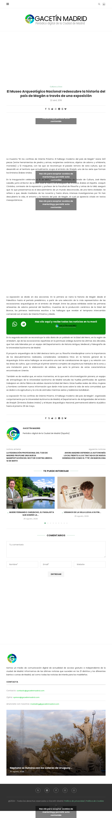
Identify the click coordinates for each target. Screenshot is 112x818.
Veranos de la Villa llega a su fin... (82, 512)
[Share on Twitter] (49, 109)
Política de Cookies (95, 801)
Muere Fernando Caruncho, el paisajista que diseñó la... (31, 513)
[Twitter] (38, 790)
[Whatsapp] (74, 790)
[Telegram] (47, 790)
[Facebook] (56, 790)
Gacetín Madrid (31, 428)
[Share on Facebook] (46, 109)
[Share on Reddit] (52, 109)
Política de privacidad (74, 801)
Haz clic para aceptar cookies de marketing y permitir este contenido (56, 118)
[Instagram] (65, 790)
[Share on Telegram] (59, 109)
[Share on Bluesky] (65, 109)
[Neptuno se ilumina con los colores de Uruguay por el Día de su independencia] (56, 743)
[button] (10, 500)
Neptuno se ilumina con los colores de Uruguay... (41, 768)
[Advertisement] (56, 58)
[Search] (99, 4)
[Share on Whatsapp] (55, 109)
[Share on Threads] (62, 109)
